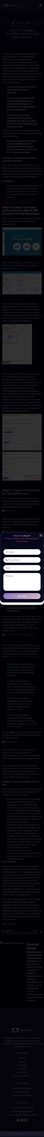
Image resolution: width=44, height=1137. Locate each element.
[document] (22, 568)
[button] (41, 535)
